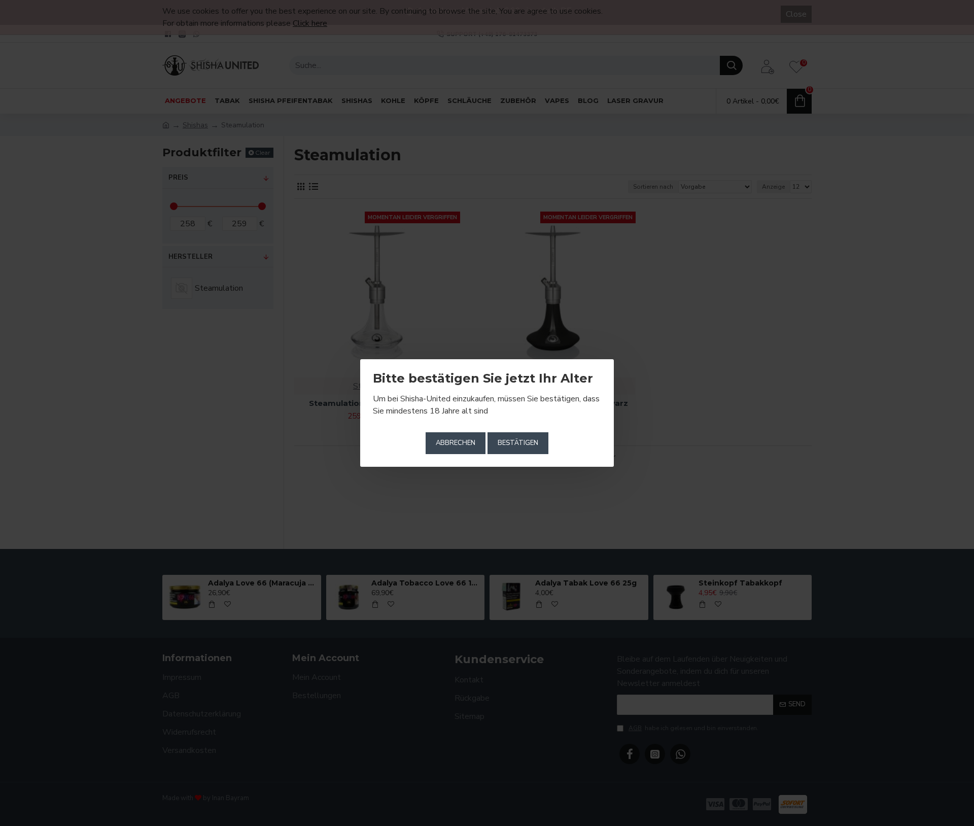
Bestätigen (518, 443)
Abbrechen (455, 443)
